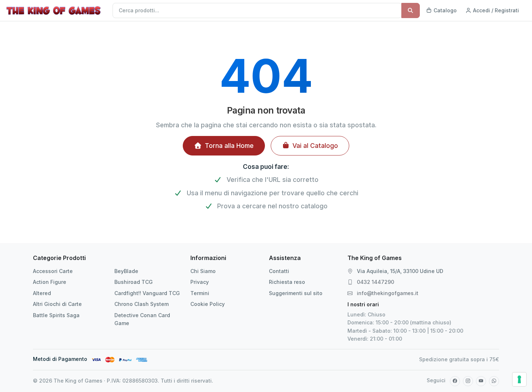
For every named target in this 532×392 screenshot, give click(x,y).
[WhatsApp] (494, 381)
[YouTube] (481, 381)
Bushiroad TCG (133, 282)
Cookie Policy (207, 304)
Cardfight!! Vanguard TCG (147, 293)
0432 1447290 (375, 282)
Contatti (279, 271)
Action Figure (49, 282)
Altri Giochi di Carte (57, 304)
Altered (42, 293)
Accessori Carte (53, 271)
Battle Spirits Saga (56, 315)
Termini (199, 293)
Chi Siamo (203, 271)
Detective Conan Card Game (142, 319)
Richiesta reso (287, 282)
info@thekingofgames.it (387, 293)
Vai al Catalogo (315, 145)
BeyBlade (126, 271)
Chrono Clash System (141, 304)
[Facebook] (455, 381)
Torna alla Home (229, 145)
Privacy (199, 282)
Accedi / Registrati (495, 10)
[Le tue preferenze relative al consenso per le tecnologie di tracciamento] (519, 379)
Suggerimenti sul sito (295, 293)
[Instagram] (468, 381)
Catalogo (444, 10)
